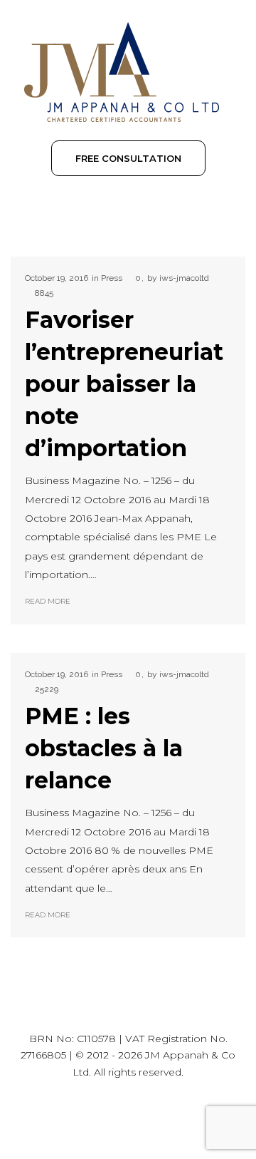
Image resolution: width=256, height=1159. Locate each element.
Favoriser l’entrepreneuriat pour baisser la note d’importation (124, 383)
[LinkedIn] (112, 1118)
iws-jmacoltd (184, 278)
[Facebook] (144, 1118)
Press (111, 278)
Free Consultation (128, 158)
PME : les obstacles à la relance (104, 748)
